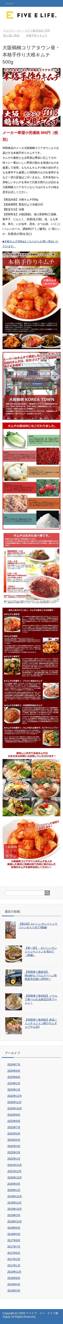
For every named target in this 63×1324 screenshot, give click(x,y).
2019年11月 (14, 1202)
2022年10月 (14, 1108)
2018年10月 (14, 1221)
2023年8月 (13, 1077)
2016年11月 (14, 1271)
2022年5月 (13, 1139)
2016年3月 (13, 1290)
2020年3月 (13, 1183)
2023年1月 (13, 1089)
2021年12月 (14, 1165)
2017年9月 (13, 1240)
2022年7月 (13, 1127)
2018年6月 (13, 1227)
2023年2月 (13, 1083)
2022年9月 (13, 1114)
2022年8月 (13, 1121)
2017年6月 (13, 1253)
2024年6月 (13, 1070)
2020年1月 (13, 1190)
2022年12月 (14, 1096)
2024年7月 (13, 1064)
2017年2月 (13, 1259)
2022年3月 (13, 1152)
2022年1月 (13, 1158)
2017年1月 (13, 1265)
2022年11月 (14, 1102)
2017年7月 (13, 1246)
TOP (26, 30)
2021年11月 (14, 1171)
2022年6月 (13, 1133)
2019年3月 (13, 1215)
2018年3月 (13, 1234)
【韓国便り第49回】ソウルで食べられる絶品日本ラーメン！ (41, 999)
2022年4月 (13, 1146)
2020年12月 (14, 1177)
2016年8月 (13, 1278)
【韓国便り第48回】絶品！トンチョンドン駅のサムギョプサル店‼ (41, 1023)
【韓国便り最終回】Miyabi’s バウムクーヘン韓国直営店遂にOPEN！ (41, 975)
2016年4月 (13, 1284)
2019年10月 (14, 1209)
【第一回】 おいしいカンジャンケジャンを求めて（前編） (41, 951)
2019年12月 (14, 1196)
